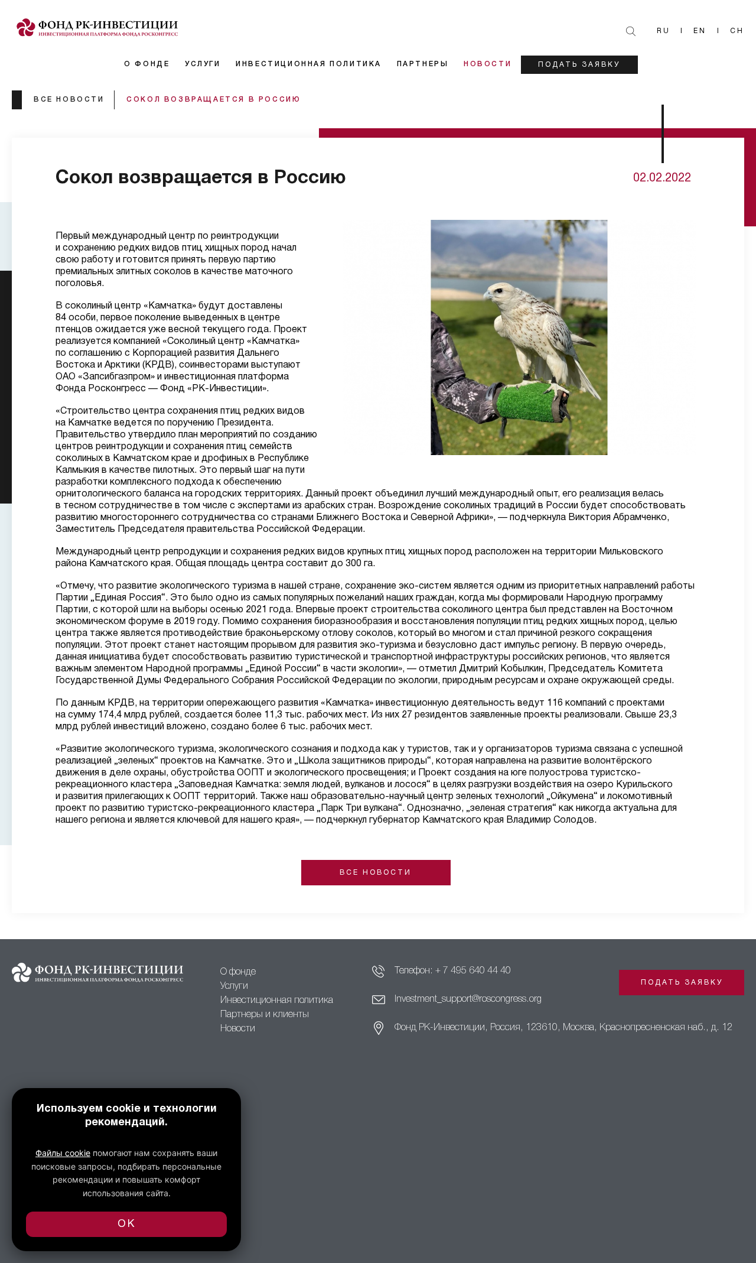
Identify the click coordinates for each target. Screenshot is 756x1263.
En (699, 31)
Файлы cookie (62, 1153)
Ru (663, 31)
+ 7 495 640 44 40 (473, 971)
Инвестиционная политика (309, 64)
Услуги (203, 64)
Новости (487, 64)
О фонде (147, 64)
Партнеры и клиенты (264, 1015)
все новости (69, 99)
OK (127, 1224)
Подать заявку (579, 64)
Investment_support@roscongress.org (468, 999)
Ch (737, 31)
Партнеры (423, 64)
